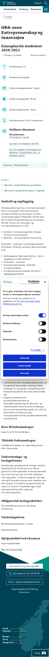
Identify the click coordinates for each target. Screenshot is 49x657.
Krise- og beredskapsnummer (24, 581)
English (37, 3)
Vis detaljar (36, 350)
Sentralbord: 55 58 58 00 (26, 573)
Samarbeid (36, 9)
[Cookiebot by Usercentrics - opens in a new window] (29, 282)
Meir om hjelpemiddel (11, 549)
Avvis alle (24, 373)
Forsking (23, 9)
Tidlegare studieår (13, 55)
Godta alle (24, 358)
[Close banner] (45, 282)
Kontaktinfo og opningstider (25, 566)
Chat (37, 653)
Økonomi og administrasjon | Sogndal (24, 190)
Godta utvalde (24, 365)
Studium (9, 17)
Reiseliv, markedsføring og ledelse (22, 185)
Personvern (24, 592)
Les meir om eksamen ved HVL (24, 143)
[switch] (42, 323)
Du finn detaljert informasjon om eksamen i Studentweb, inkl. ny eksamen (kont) (25, 152)
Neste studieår (38, 55)
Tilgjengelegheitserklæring (24, 589)
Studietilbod (10, 9)
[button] (46, 3)
